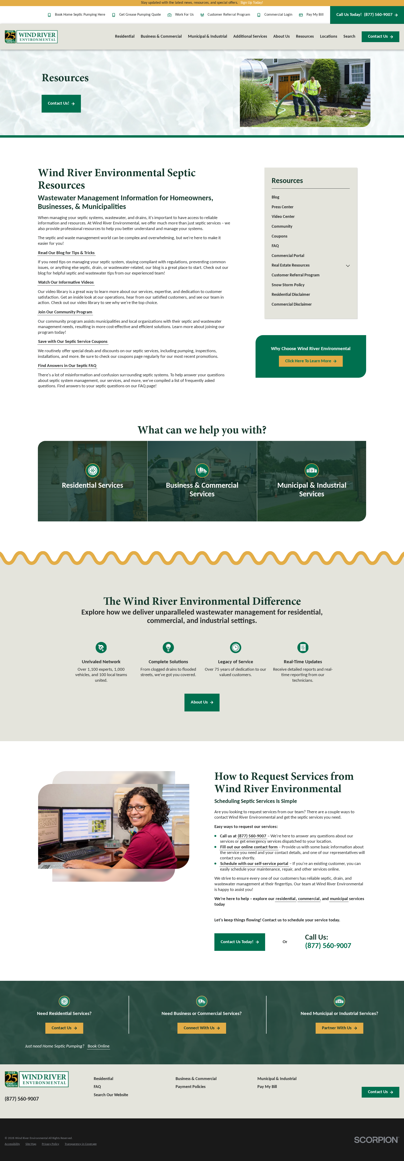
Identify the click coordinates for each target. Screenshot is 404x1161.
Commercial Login (278, 15)
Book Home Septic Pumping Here (80, 15)
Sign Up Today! (252, 3)
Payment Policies (191, 1087)
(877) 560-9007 (364, 15)
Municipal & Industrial (276, 1079)
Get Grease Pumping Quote (140, 15)
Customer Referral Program (229, 15)
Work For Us (184, 15)
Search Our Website (111, 1095)
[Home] (31, 37)
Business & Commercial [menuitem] (161, 37)
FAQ (97, 1087)
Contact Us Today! (237, 942)
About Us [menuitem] (281, 37)
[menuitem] (311, 198)
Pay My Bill (315, 15)
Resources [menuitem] (305, 37)
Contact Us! (58, 103)
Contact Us (378, 36)
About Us (199, 702)
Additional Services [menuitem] (250, 37)
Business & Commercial (196, 1079)
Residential (103, 1079)
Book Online (98, 1046)
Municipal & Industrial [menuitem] (207, 37)
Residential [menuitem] (124, 37)
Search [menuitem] (349, 37)
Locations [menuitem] (328, 37)
